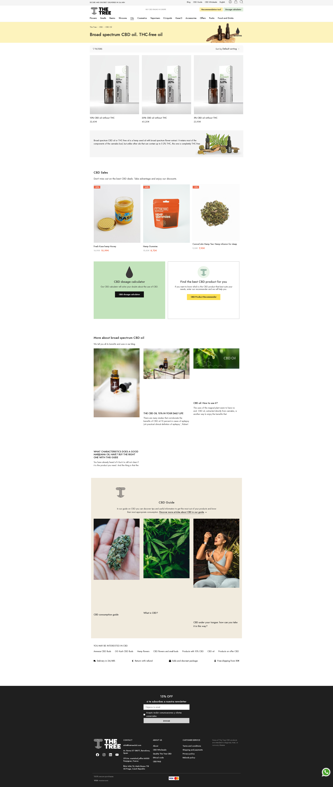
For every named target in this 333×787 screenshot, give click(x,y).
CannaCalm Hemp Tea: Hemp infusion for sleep (215, 244)
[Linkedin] (110, 754)
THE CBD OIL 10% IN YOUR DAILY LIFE (163, 413)
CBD (101, 27)
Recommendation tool (211, 9)
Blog (188, 2)
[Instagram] (104, 754)
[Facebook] (97, 754)
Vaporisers (155, 18)
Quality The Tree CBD (162, 753)
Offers (203, 18)
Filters (98, 48)
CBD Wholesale (211, 2)
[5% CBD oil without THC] (218, 84)
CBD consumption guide (106, 614)
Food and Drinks (225, 18)
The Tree (93, 27)
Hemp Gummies (150, 246)
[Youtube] (117, 754)
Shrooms (123, 18)
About (155, 745)
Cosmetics (142, 18)
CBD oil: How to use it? (205, 403)
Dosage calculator (233, 9)
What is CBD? (150, 613)
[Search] (241, 2)
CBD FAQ (157, 761)
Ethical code (158, 757)
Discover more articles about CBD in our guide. (181, 512)
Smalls (103, 18)
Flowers (93, 18)
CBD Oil (108, 27)
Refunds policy (189, 757)
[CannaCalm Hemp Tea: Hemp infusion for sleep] (216, 212)
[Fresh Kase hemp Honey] (117, 213)
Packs (211, 18)
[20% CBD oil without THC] (166, 84)
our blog (131, 344)
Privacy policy (189, 753)
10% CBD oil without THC (102, 117)
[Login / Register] (230, 2)
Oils (132, 18)
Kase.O (179, 18)
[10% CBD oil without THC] (114, 84)
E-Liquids (168, 18)
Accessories (191, 18)
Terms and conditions (192, 745)
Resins (112, 18)
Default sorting (230, 48)
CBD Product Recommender (203, 296)
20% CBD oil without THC (154, 117)
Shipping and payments (193, 749)
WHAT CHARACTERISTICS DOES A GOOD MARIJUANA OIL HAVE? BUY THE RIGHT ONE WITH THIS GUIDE (116, 454)
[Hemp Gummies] (166, 213)
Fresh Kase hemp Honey (105, 246)
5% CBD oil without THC (205, 117)
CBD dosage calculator (129, 294)
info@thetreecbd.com (132, 745)
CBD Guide (197, 2)
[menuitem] (222, 2)
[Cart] (236, 2)
